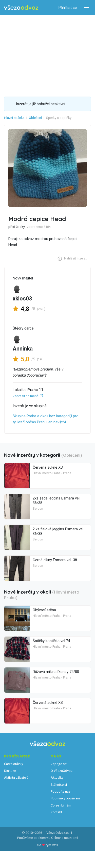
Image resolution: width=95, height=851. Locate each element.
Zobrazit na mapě (26, 396)
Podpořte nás (60, 791)
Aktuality (57, 777)
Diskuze (10, 771)
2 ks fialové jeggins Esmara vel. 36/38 (58, 531)
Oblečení (35, 118)
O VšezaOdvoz (61, 771)
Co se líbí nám (61, 805)
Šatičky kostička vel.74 (51, 641)
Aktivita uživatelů (16, 777)
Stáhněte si (59, 785)
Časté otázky (13, 764)
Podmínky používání (65, 798)
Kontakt (56, 812)
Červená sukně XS (48, 467)
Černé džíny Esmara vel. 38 (55, 560)
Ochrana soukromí (64, 838)
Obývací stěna (44, 610)
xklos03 (22, 298)
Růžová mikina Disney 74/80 (56, 671)
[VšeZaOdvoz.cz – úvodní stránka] (21, 7)
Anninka (23, 348)
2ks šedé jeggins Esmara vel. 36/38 (56, 500)
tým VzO (52, 845)
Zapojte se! (59, 764)
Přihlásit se (68, 7)
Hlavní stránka (14, 118)
